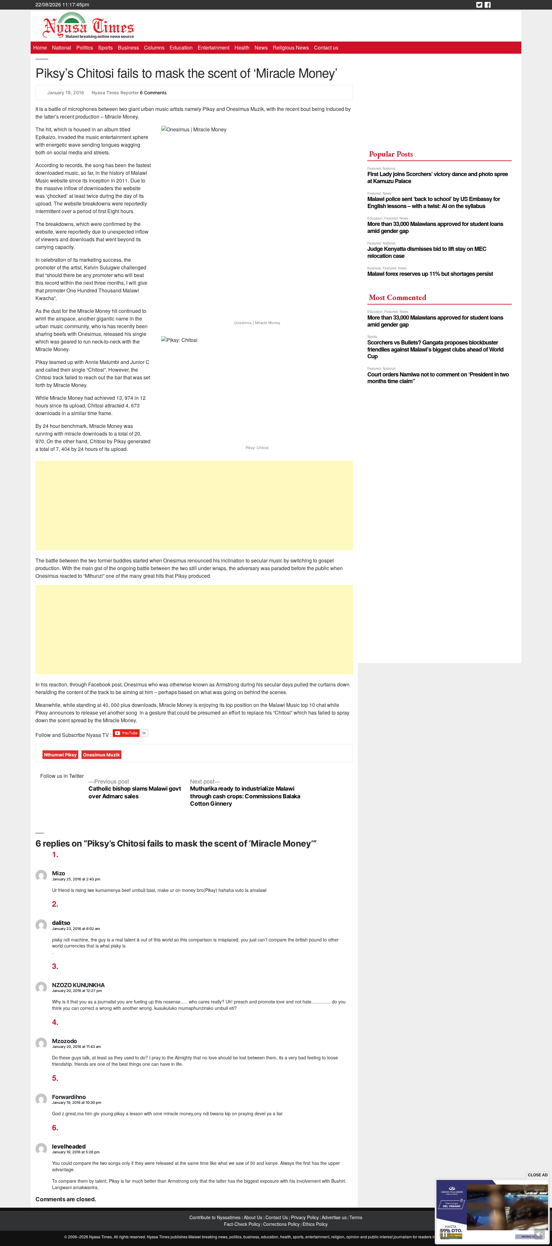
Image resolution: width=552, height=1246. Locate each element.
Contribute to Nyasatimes (215, 1217)
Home (40, 47)
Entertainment (213, 47)
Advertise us (334, 1217)
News (261, 47)
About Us (254, 1217)
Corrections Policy (281, 1224)
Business (128, 47)
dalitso (61, 922)
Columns (154, 47)
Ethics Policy (315, 1224)
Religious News (291, 47)
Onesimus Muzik (101, 754)
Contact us (326, 47)
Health (241, 47)
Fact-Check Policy (242, 1224)
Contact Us (277, 1217)
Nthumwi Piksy (60, 754)
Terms (355, 1217)
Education (181, 47)
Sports (105, 47)
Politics (84, 47)
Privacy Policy (305, 1217)
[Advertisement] (194, 505)
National (61, 47)
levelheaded (68, 1146)
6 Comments (153, 92)
